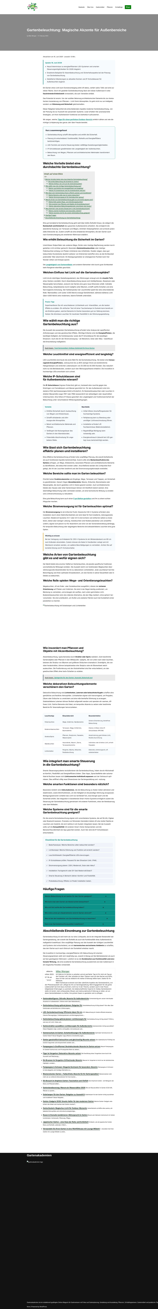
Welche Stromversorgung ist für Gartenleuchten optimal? (66, 197)
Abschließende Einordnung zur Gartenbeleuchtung (62, 218)
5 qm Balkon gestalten (82, 498)
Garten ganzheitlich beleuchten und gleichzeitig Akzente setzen (69, 1040)
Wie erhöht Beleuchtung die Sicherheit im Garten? (63, 181)
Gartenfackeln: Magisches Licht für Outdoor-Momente (65, 1108)
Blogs (128, 7)
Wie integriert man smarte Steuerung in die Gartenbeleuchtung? (68, 208)
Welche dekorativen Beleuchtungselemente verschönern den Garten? (70, 206)
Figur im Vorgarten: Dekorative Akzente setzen (62, 1053)
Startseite (81, 7)
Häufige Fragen (50, 215)
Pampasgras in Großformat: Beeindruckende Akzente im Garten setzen (71, 1046)
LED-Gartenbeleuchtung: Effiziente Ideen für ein (62, 1012)
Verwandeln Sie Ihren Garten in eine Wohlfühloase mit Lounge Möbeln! (71, 1129)
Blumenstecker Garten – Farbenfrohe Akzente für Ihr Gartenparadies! (71, 1074)
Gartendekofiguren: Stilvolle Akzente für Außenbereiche (66, 998)
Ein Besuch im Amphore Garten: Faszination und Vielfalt (65, 1081)
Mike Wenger (32, 36)
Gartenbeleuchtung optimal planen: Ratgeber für (62, 1005)
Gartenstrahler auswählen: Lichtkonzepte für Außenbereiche (67, 1026)
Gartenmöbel (100, 7)
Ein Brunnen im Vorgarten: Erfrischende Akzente (62, 1060)
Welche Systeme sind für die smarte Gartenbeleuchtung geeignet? (69, 213)
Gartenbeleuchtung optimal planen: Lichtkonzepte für (64, 1019)
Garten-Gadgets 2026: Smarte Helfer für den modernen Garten (68, 1101)
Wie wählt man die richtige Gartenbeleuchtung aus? (63, 186)
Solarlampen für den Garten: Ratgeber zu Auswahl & (64, 1094)
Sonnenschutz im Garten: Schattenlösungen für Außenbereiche (69, 1033)
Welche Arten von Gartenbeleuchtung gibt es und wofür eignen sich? (69, 199)
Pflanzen (110, 7)
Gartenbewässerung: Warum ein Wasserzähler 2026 (64, 1088)
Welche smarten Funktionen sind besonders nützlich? (65, 210)
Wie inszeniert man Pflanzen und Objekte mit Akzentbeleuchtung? (69, 204)
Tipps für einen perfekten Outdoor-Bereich (75, 119)
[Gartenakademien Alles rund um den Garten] (32, 7)
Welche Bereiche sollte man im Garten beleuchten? (64, 195)
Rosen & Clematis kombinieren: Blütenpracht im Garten (65, 1115)
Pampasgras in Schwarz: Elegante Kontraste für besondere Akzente (70, 1067)
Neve (28, 1306)
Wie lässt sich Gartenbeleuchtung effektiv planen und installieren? (68, 193)
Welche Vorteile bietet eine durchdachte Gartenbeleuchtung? (66, 179)
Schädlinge (119, 7)
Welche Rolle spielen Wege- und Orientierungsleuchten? (66, 202)
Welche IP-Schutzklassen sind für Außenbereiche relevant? (67, 190)
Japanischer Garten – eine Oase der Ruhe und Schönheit (66, 1122)
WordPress (43, 1306)
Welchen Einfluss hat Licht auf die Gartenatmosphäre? (65, 183)
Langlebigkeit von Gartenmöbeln (59, 265)
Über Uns (90, 7)
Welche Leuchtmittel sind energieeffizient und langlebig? (66, 188)
